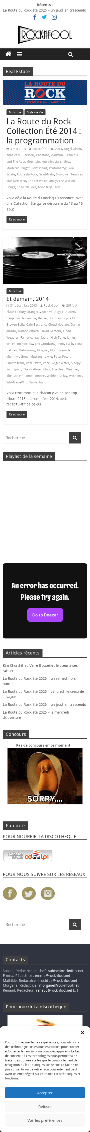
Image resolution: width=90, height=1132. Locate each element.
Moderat (12, 168)
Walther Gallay (57, 376)
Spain (17, 369)
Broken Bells (15, 324)
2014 (58, 149)
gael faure (41, 337)
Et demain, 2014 (27, 298)
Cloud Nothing (58, 324)
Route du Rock (27, 174)
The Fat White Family (42, 181)
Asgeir (59, 312)
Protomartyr (57, 168)
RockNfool (39, 149)
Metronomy (27, 350)
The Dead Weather (65, 369)
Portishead (39, 168)
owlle (48, 356)
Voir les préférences (45, 1120)
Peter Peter (62, 356)
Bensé (42, 318)
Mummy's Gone (17, 356)
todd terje (45, 187)
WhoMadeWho (17, 382)
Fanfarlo (26, 337)
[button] (82, 1032)
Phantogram (15, 363)
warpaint (75, 376)
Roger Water (60, 363)
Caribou (28, 155)
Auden (70, 312)
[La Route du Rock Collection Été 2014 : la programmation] (45, 83)
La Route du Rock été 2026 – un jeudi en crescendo (44, 10)
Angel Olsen (72, 149)
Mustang (36, 356)
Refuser (45, 1106)
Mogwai (42, 350)
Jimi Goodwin (44, 344)
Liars (58, 161)
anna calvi (13, 155)
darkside (57, 155)
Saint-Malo (46, 174)
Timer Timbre (35, 376)
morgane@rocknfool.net (59, 985)
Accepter (45, 1092)
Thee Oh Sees (26, 187)
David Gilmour (51, 331)
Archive (47, 312)
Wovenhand (38, 382)
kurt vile (47, 161)
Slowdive (62, 174)
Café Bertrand (36, 324)
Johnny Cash (64, 344)
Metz (67, 161)
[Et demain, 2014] (45, 240)
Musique (15, 112)
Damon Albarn (28, 331)
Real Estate (33, 363)
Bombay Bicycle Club (63, 318)
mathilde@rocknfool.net (57, 980)
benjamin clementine (21, 318)
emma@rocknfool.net (52, 975)
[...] (75, 990)
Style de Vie (35, 112)
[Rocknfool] (45, 35)
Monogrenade (60, 350)
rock (46, 363)
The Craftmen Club (36, 369)
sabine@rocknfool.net (66, 970)
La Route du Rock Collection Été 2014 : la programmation (43, 131)
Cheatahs (42, 155)
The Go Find (15, 376)
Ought (25, 168)
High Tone (57, 337)
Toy (57, 187)
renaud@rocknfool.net (54, 990)
